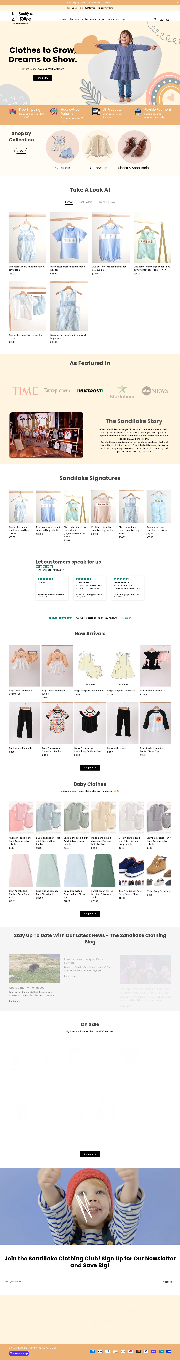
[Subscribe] (34, 1329)
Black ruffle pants (116, 748)
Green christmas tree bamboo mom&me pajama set (102, 1081)
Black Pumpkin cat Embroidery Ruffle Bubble (87, 750)
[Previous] (17, 151)
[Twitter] (95, 1326)
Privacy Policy (74, 1326)
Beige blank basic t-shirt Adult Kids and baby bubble (101, 841)
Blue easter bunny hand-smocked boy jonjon (68, 337)
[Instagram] (111, 1318)
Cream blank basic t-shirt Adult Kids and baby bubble (130, 841)
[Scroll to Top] (175, 1346)
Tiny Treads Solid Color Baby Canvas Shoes (130, 892)
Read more (14, 999)
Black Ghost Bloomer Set (153, 690)
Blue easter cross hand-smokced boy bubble (109, 268)
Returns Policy (74, 1322)
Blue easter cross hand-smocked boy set (26, 337)
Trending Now (107, 202)
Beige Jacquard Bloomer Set (89, 690)
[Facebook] (103, 1318)
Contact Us (113, 19)
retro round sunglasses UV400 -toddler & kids (20, 1080)
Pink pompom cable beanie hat (101, 1133)
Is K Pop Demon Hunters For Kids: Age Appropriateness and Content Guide (144, 988)
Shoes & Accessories (98, 168)
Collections (88, 19)
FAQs (69, 1331)
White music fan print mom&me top (47, 1080)
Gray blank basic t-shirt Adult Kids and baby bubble (159, 841)
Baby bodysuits (134, 168)
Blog (101, 19)
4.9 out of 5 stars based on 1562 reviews (96, 617)
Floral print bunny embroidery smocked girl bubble (75, 1134)
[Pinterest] (95, 1318)
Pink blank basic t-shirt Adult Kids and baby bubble (20, 841)
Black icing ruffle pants (20, 748)
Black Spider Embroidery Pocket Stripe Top (153, 750)
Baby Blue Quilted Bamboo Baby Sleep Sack (74, 894)
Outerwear (62, 168)
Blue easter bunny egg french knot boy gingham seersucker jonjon (152, 268)
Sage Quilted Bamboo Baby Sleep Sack (47, 892)
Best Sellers (85, 202)
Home (63, 19)
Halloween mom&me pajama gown (130, 1133)
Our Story (47, 1313)
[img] (91, 566)
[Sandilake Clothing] (21, 18)
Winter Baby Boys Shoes (159, 890)
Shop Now (74, 19)
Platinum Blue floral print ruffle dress (156, 1133)
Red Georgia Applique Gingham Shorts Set (130, 1080)
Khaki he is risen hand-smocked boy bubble (103, 529)
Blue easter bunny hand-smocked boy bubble (26, 268)
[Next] (26, 151)
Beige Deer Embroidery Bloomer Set (21, 692)
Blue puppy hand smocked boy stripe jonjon (157, 530)
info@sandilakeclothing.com (106, 1312)
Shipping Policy (74, 1317)
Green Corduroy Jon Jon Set (19, 1133)
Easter (69, 202)
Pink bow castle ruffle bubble (47, 1133)
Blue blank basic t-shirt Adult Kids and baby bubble (48, 841)
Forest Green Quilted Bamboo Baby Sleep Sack (102, 894)
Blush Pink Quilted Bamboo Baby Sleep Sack (19, 894)
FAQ (124, 19)
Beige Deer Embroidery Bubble (53, 692)
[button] (168, 19)
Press (45, 1317)
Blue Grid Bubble (155, 1078)
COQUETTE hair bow (74, 1078)
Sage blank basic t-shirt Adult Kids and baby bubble (76, 841)
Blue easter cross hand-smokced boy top (67, 268)
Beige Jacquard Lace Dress (121, 690)
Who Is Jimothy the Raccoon (27, 986)
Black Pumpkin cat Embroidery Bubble (51, 750)
